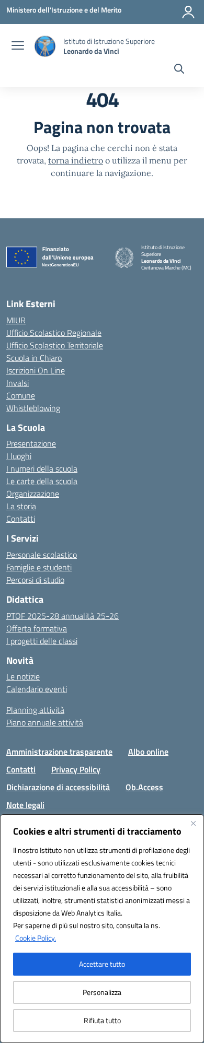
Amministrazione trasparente (59, 751)
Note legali (25, 805)
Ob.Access (144, 787)
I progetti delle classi (41, 641)
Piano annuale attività (44, 722)
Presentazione (31, 443)
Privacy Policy (75, 769)
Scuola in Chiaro (34, 357)
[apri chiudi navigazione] (18, 46)
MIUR (16, 320)
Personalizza (102, 992)
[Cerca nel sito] (179, 70)
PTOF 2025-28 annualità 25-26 (62, 616)
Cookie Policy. (35, 937)
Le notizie (23, 676)
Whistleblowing (33, 408)
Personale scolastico (41, 554)
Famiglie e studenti (39, 567)
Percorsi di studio (35, 579)
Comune (20, 395)
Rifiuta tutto (102, 1020)
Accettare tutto (102, 963)
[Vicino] (193, 823)
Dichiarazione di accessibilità (58, 787)
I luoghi (18, 456)
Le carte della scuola (41, 481)
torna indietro (75, 160)
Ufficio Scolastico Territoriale (54, 345)
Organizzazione (32, 493)
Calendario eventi (36, 689)
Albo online (148, 751)
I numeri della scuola (41, 468)
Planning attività (35, 710)
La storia (21, 506)
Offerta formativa (36, 628)
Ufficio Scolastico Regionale (53, 332)
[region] (102, 928)
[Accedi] (188, 12)
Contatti (20, 518)
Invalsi (17, 383)
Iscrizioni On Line (35, 370)
